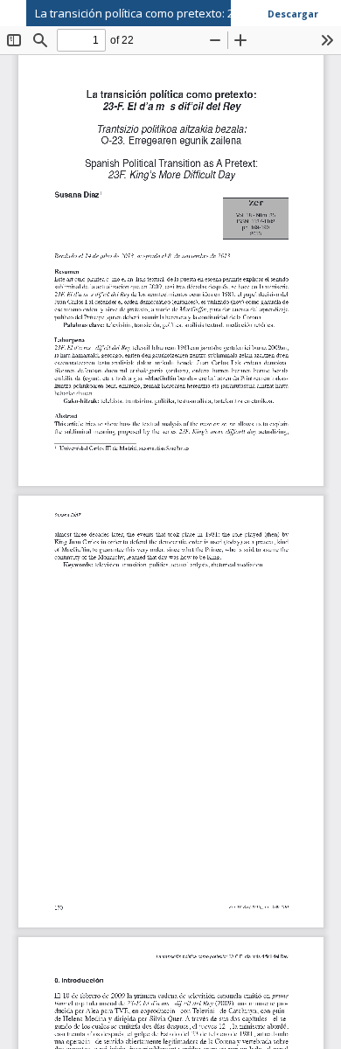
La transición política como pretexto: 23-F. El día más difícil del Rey (188, 13)
